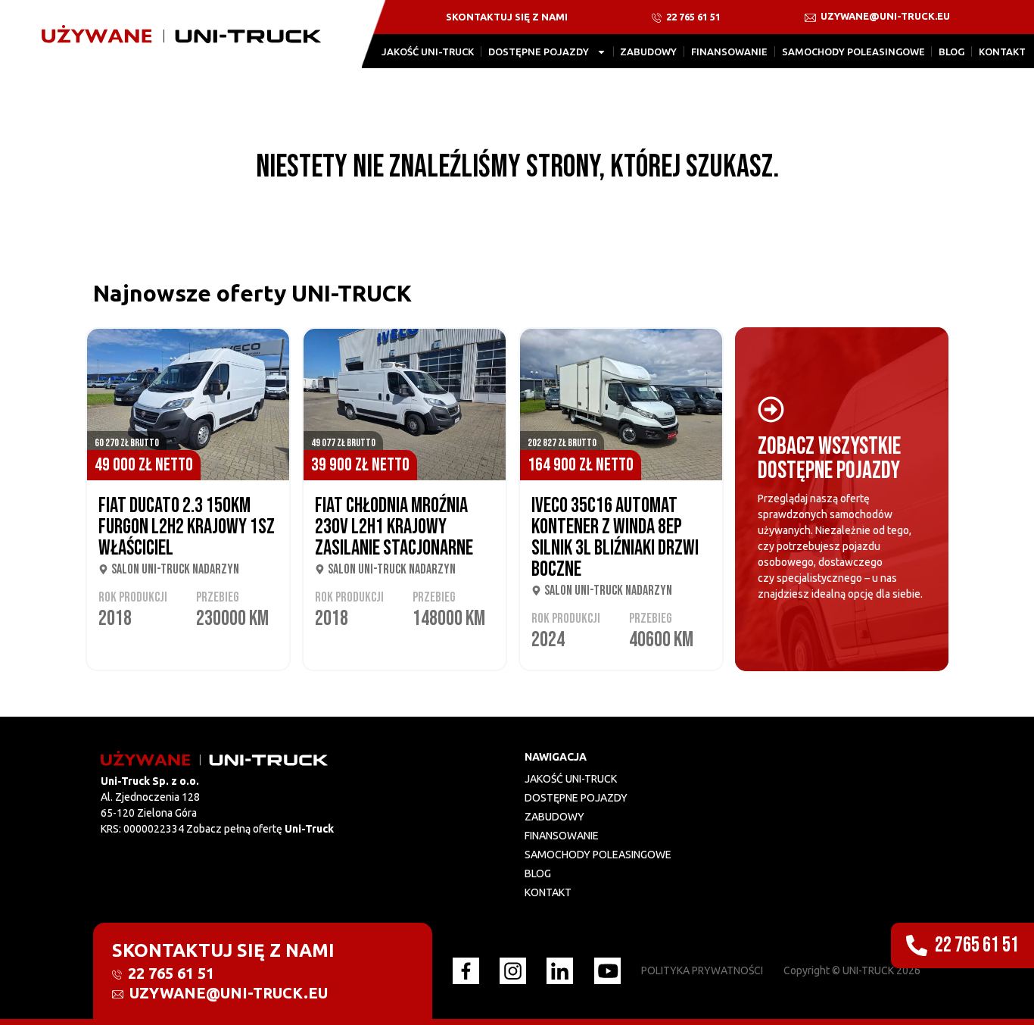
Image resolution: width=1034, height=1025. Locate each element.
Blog (951, 51)
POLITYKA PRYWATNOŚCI (702, 970)
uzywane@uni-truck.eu (884, 16)
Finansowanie (729, 51)
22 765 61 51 (692, 16)
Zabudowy (648, 51)
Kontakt (1002, 51)
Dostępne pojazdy (538, 51)
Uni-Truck (309, 829)
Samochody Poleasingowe (853, 51)
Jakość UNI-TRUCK (428, 51)
